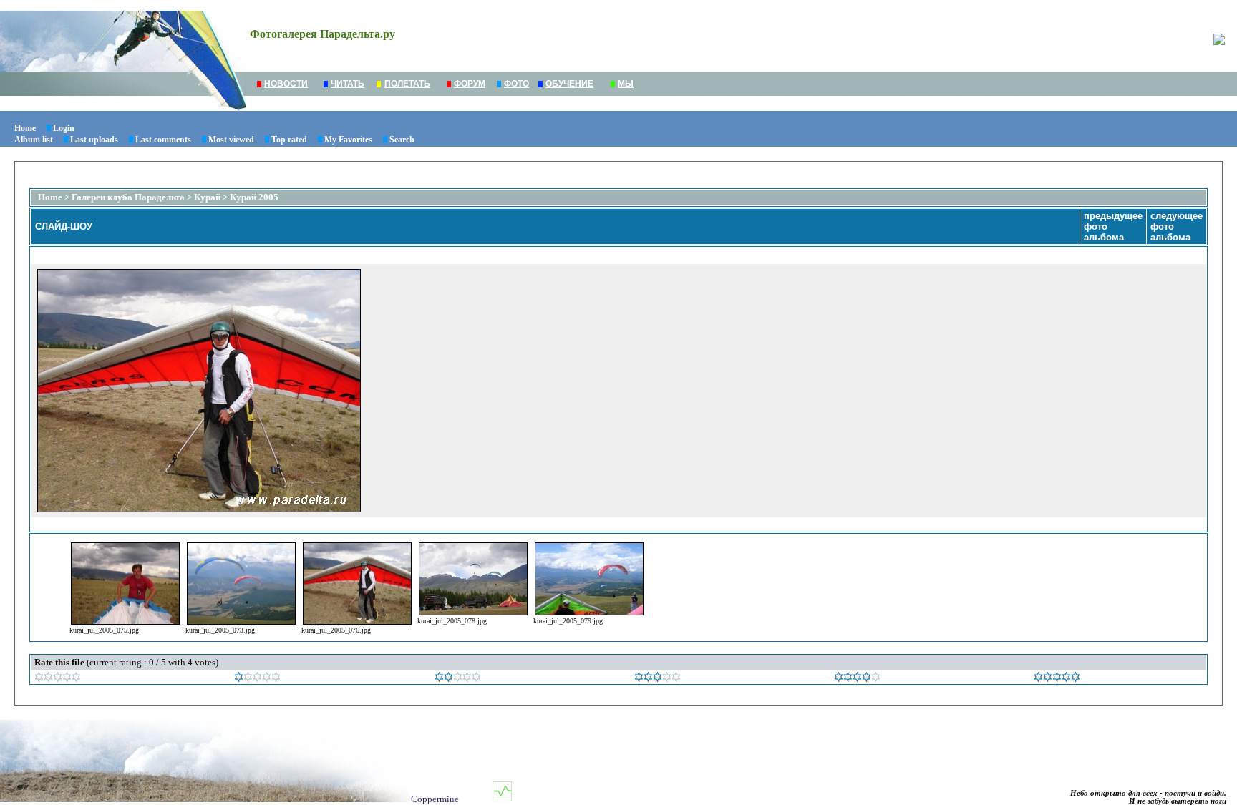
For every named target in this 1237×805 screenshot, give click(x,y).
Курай (207, 197)
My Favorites (348, 140)
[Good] (657, 678)
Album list (33, 140)
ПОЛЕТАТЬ (407, 84)
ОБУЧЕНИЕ (569, 84)
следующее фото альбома (1176, 226)
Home (25, 128)
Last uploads (94, 140)
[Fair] (458, 678)
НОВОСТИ (286, 84)
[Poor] (257, 678)
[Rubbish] (57, 678)
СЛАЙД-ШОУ (63, 226)
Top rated (289, 140)
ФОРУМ (469, 84)
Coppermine (435, 799)
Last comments (163, 140)
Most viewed (231, 140)
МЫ (626, 84)
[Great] (1057, 678)
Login (63, 128)
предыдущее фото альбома (1113, 226)
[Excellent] (857, 678)
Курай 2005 (254, 197)
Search (401, 140)
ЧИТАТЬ (347, 84)
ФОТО (516, 84)
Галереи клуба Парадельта (128, 197)
